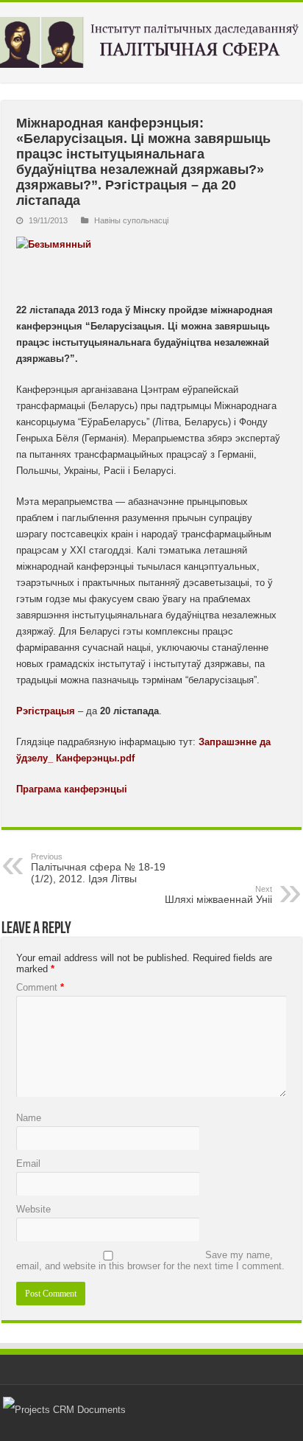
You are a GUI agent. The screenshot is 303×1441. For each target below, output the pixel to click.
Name (28, 1117)
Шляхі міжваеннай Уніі (218, 895)
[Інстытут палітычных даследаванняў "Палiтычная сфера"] (151, 39)
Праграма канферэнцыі (71, 789)
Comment (40, 987)
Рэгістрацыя (45, 710)
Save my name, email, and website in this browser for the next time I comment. (150, 1260)
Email (28, 1163)
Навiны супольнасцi (131, 220)
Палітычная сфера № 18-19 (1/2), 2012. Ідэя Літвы (98, 868)
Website (33, 1209)
